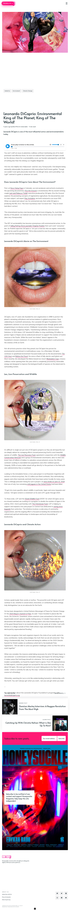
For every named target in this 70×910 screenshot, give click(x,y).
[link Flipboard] (66, 893)
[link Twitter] (62, 893)
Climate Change (27, 91)
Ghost (17, 906)
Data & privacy (6, 899)
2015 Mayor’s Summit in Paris (20, 614)
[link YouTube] (66, 898)
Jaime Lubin (24, 126)
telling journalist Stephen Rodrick (27, 226)
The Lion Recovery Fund (26, 455)
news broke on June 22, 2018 (54, 482)
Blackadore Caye (53, 359)
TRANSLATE (8, 3)
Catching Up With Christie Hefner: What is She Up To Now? (28, 724)
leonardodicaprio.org (12, 695)
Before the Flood (21, 356)
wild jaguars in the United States (39, 484)
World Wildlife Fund (32, 499)
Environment (16, 91)
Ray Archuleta (30, 198)
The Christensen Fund (40, 504)
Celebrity (7, 91)
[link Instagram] (57, 898)
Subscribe (61, 738)
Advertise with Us (7, 894)
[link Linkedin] (62, 898)
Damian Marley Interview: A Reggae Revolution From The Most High (42, 707)
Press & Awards (6, 897)
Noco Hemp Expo (16, 188)
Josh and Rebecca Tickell (18, 193)
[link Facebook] (57, 893)
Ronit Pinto (16, 126)
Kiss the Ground (31, 191)
